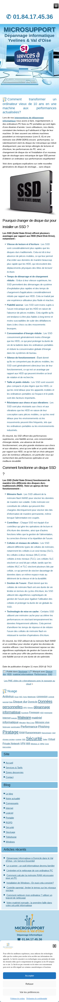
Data (11, 702)
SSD (50, 674)
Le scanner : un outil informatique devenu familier (31, 865)
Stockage (22, 671)
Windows (10, 842)
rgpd (53, 733)
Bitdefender (32, 697)
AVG (21, 697)
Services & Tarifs (14, 767)
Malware (24, 717)
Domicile (33, 701)
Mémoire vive (42, 722)
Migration (22, 722)
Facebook (25, 713)
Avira (25, 697)
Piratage (11, 732)
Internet (7, 718)
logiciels (14, 718)
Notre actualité (13, 798)
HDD (9, 674)
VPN (22, 743)
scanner (18, 739)
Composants (12, 803)
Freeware (34, 712)
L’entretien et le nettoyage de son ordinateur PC (30, 870)
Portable (10, 817)
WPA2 (42, 744)
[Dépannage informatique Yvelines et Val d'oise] (56, 5)
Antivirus (8, 696)
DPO (25, 707)
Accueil (9, 762)
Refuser (29, 984)
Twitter (45, 739)
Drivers (30, 707)
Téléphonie (11, 837)
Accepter (29, 975)
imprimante (48, 713)
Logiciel (9, 813)
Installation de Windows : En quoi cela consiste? (30, 883)
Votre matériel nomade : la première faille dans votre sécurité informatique (29, 904)
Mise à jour (30, 722)
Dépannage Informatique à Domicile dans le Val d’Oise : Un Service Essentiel (29, 859)
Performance (40, 674)
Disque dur (20, 701)
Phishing (43, 726)
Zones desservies (14, 772)
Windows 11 (35, 744)
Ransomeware (33, 732)
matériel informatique (23, 674)
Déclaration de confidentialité (36, 998)
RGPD (9, 822)
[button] (54, 945)
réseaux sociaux (9, 739)
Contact (9, 777)
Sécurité (34, 738)
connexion (42, 696)
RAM (22, 732)
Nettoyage (6, 727)
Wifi (28, 743)
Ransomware (46, 733)
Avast (16, 697)
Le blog (9, 793)
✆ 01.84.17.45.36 (29, 16)
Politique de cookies (17, 998)
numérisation (15, 727)
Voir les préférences (29, 992)
